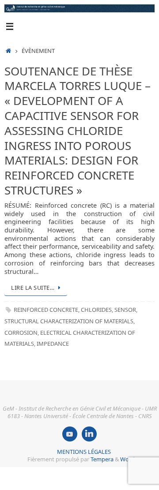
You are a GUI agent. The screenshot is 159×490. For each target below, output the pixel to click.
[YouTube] (69, 433)
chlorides (96, 310)
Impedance (53, 344)
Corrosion (21, 333)
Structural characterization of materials (68, 321)
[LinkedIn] (89, 433)
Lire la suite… (32, 288)
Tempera (102, 459)
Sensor (125, 310)
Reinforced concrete (46, 310)
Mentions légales (84, 452)
